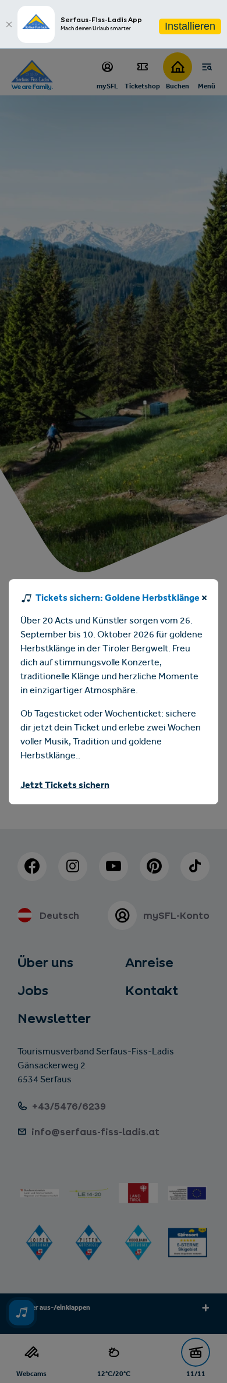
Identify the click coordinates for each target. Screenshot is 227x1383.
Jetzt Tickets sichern (64, 786)
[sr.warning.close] (204, 600)
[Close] (8, 24)
